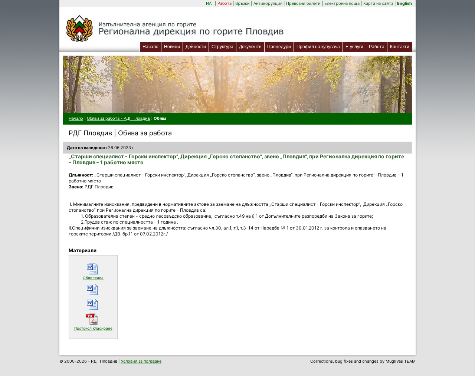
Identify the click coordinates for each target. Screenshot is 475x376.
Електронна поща (342, 3)
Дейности (196, 46)
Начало (150, 46)
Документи (250, 46)
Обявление (98, 277)
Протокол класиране (94, 328)
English (404, 3)
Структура (222, 46)
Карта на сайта (378, 3)
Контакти (399, 46)
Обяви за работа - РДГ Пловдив (118, 118)
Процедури (279, 46)
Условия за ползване (141, 361)
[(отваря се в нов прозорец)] (93, 290)
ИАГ (210, 3)
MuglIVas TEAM (401, 361)
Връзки (242, 3)
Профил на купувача (318, 46)
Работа (224, 3)
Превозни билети (303, 3)
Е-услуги (355, 46)
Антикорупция (267, 3)
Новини (172, 46)
